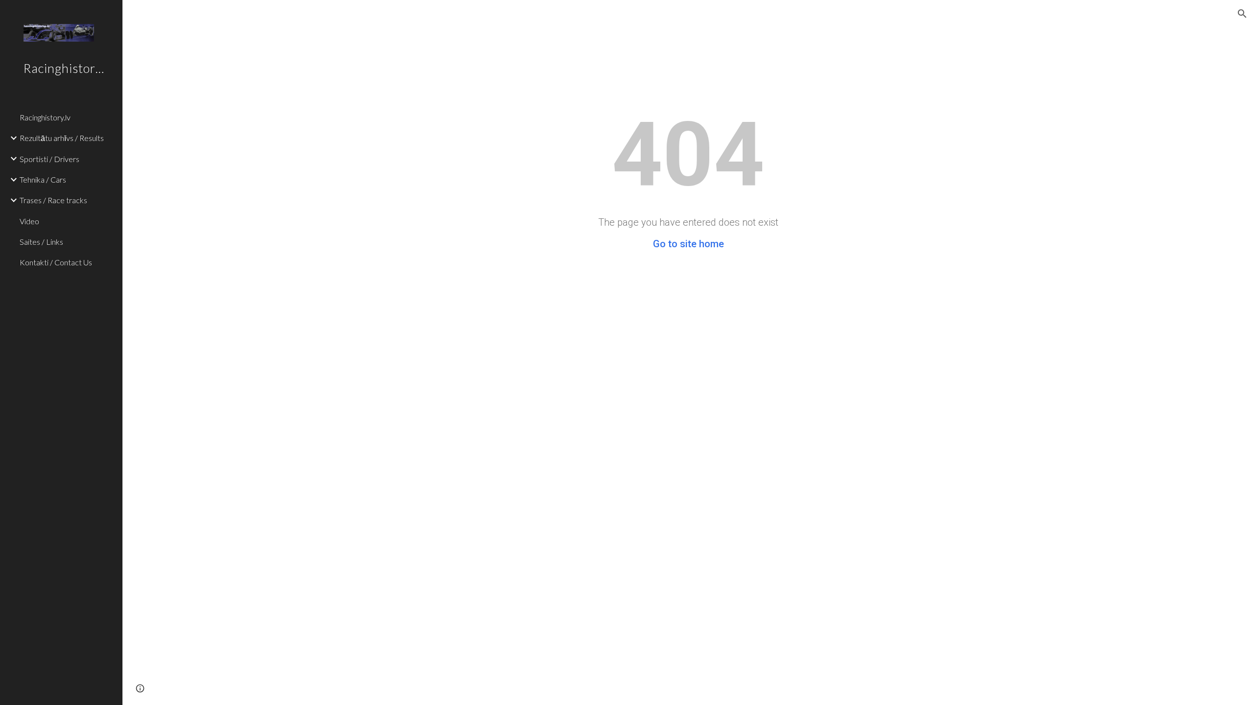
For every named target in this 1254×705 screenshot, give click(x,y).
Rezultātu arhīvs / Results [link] (62, 137)
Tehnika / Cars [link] (43, 179)
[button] (1242, 13)
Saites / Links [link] (41, 241)
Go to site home (688, 244)
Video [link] (29, 221)
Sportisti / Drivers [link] (49, 159)
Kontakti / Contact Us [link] (56, 262)
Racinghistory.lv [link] (45, 117)
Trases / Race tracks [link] (53, 200)
